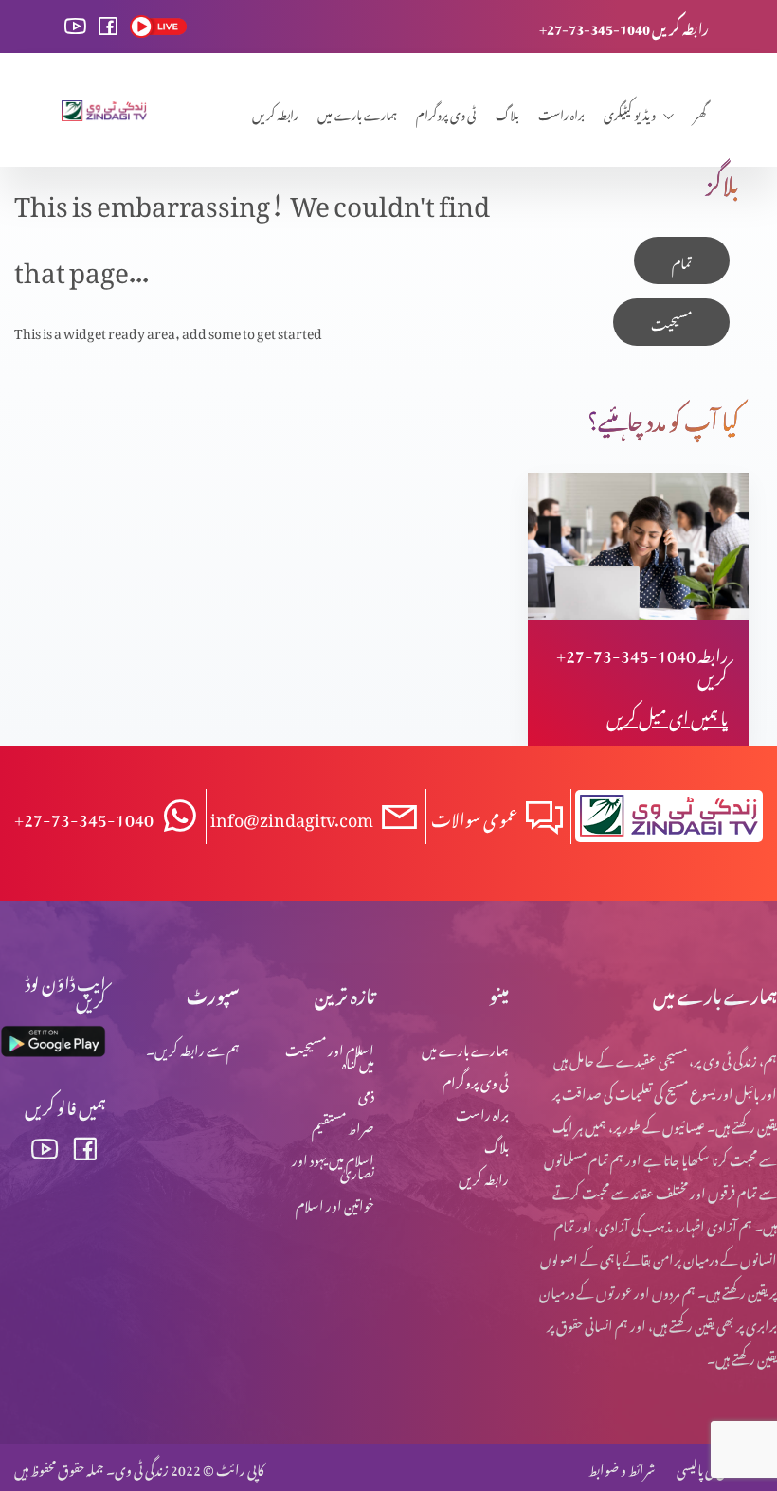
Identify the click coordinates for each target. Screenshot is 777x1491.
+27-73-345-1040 (84, 816)
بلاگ (507, 112)
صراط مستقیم (343, 1124)
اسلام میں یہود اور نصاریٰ (333, 1164)
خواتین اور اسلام (335, 1202)
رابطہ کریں (275, 112)
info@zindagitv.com (291, 816)
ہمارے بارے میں (357, 112)
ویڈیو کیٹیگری (630, 112)
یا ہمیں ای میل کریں (667, 714)
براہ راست (561, 112)
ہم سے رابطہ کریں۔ (193, 1047)
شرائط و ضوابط (621, 1466)
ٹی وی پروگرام (446, 112)
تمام (682, 260)
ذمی (366, 1092)
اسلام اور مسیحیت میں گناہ (329, 1054)
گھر (700, 112)
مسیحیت (671, 321)
